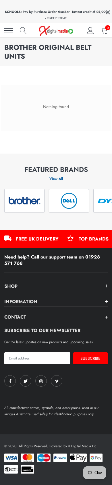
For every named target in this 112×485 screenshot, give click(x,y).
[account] (90, 30)
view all (56, 178)
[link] (10, 381)
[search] (23, 30)
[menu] (8, 30)
